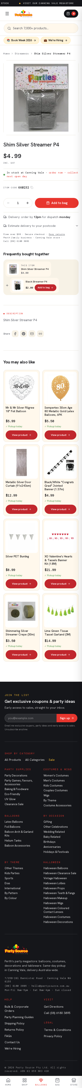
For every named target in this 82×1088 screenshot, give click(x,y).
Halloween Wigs (53, 903)
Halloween (52, 862)
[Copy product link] (40, 333)
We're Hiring (13, 1048)
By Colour (11, 898)
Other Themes (14, 868)
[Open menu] (7, 13)
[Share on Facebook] (15, 333)
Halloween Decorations (58, 922)
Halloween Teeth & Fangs (59, 893)
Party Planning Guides (19, 1017)
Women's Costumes (56, 775)
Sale (52, 760)
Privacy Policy (53, 1036)
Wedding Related (54, 832)
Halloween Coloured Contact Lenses (56, 910)
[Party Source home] (23, 13)
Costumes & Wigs (58, 769)
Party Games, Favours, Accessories (19, 782)
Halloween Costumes (57, 917)
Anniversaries (52, 847)
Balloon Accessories (17, 845)
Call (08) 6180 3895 (16, 241)
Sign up (65, 718)
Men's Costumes (54, 780)
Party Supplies (18, 769)
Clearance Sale (14, 804)
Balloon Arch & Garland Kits (19, 833)
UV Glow (10, 799)
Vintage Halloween (55, 878)
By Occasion (54, 815)
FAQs (8, 1036)
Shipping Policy (14, 1023)
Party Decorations (16, 775)
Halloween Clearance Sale (60, 873)
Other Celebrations (56, 827)
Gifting (48, 822)
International (12, 888)
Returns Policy (14, 1030)
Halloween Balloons (56, 868)
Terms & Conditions (57, 1030)
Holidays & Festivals (56, 852)
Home (6, 53)
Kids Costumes (53, 785)
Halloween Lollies (54, 883)
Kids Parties (12, 873)
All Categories (35, 760)
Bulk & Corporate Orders (17, 1009)
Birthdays (50, 842)
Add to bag (59, 203)
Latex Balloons (14, 822)
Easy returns (57, 234)
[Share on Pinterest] (23, 333)
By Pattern (11, 893)
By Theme (50, 800)
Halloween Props (54, 888)
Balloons (12, 815)
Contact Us (12, 1042)
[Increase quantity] (27, 203)
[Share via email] (32, 333)
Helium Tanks (13, 840)
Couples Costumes (56, 790)
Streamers (22, 53)
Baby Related (52, 837)
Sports (9, 878)
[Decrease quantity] (8, 203)
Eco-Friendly (12, 794)
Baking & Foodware (17, 789)
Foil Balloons (12, 827)
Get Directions (53, 1006)
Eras (7, 883)
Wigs (46, 795)
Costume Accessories (57, 805)
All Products (13, 760)
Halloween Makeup (55, 898)
